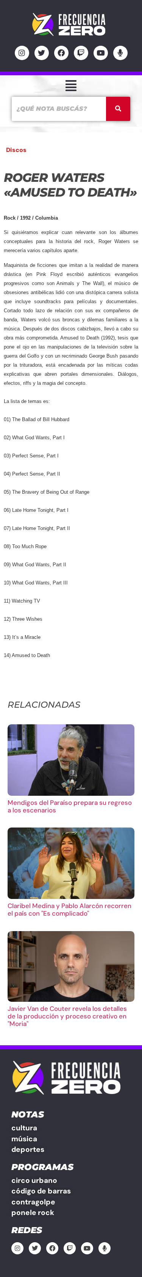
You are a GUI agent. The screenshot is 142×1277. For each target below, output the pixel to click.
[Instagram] (22, 53)
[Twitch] (81, 53)
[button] (71, 86)
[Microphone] (120, 53)
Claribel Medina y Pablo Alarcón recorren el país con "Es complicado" (69, 909)
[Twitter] (41, 53)
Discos (16, 150)
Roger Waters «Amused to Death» (70, 184)
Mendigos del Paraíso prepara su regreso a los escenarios (70, 806)
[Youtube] (101, 53)
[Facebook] (61, 53)
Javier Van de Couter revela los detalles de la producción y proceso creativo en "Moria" (67, 1016)
